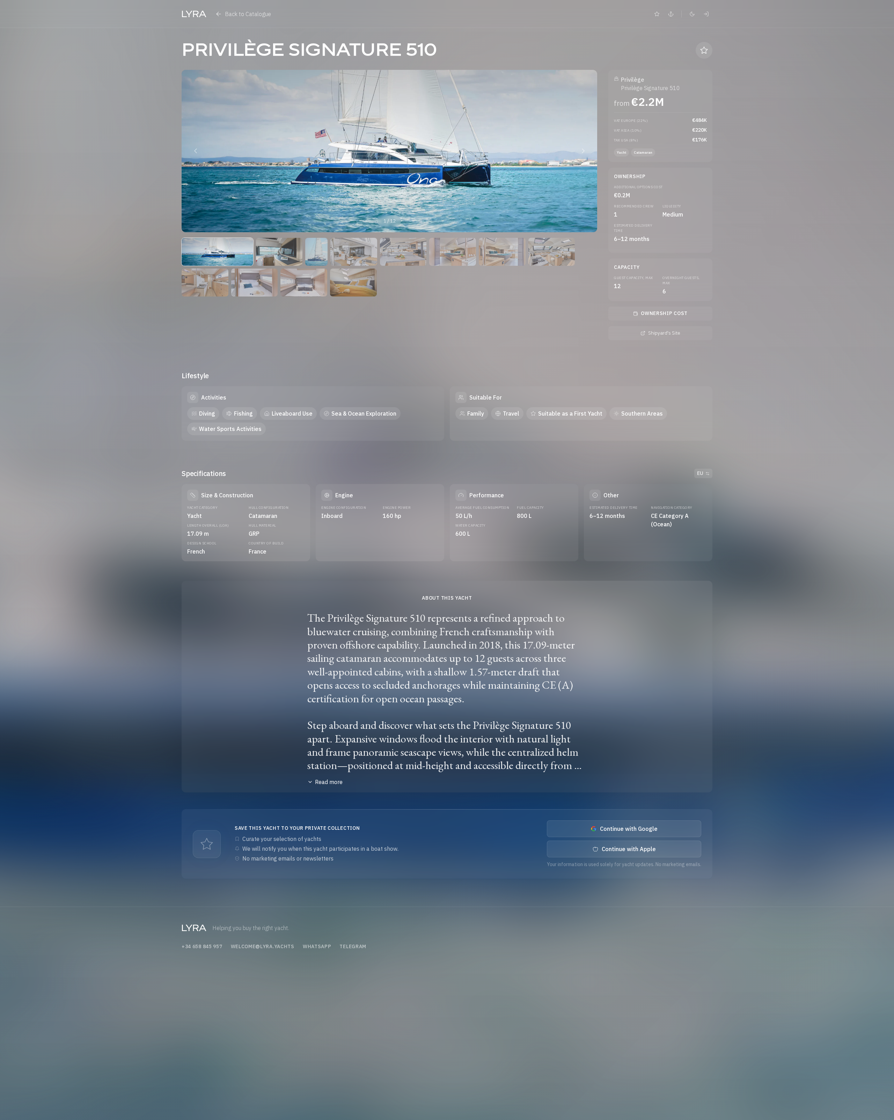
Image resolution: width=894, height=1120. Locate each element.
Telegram (352, 946)
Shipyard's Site (664, 333)
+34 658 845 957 (202, 946)
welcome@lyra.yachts (262, 946)
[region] (389, 151)
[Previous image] (195, 150)
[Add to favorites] (704, 50)
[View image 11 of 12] (303, 283)
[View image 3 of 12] (316, 252)
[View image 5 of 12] (403, 252)
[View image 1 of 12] (217, 252)
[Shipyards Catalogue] (671, 14)
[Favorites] (657, 14)
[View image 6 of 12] (452, 252)
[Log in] (706, 14)
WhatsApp (317, 946)
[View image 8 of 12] (551, 252)
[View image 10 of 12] (254, 283)
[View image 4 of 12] (353, 252)
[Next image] (583, 150)
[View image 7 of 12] (502, 252)
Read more (329, 781)
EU (700, 473)
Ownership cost (664, 313)
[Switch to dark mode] (692, 14)
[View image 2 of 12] (279, 252)
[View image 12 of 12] (353, 283)
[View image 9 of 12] (205, 283)
